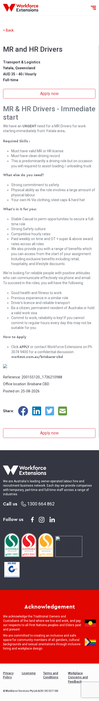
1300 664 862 (40, 503)
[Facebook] (23, 411)
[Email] (62, 411)
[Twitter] (49, 411)
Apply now (49, 93)
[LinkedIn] (36, 411)
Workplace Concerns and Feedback (78, 677)
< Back (8, 30)
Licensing (29, 673)
